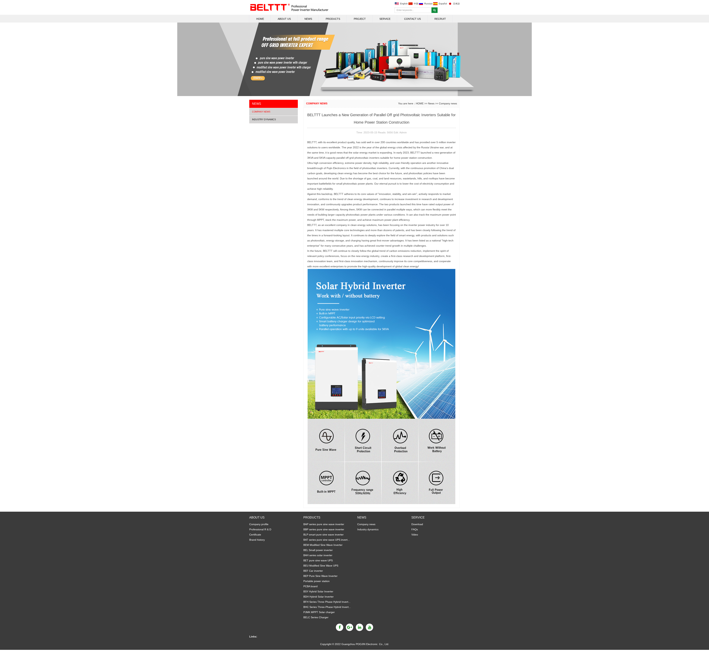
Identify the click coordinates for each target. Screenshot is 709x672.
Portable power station (316, 581)
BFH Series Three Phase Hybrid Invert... (326, 601)
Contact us (412, 18)
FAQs (414, 529)
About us (284, 18)
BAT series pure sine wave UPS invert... (326, 539)
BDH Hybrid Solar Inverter (318, 596)
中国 (416, 3)
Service (385, 18)
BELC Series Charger (315, 617)
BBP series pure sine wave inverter (323, 529)
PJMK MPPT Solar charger (319, 612)
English (404, 3)
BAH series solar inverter (317, 555)
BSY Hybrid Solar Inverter (318, 591)
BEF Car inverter (313, 570)
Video (414, 534)
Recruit (440, 18)
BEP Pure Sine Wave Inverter (320, 575)
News (308, 18)
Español (443, 3)
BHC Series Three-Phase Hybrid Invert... (327, 607)
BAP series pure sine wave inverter (323, 524)
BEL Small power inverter (318, 550)
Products (333, 18)
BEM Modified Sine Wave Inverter (322, 544)
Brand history (257, 539)
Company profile (258, 524)
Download (417, 524)
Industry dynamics (264, 119)
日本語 (456, 3)
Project (360, 18)
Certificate (255, 534)
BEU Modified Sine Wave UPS (320, 565)
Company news (261, 111)
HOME (260, 18)
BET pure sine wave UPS (318, 560)
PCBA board (310, 586)
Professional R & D (260, 529)
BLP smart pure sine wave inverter (323, 534)
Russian (428, 3)
